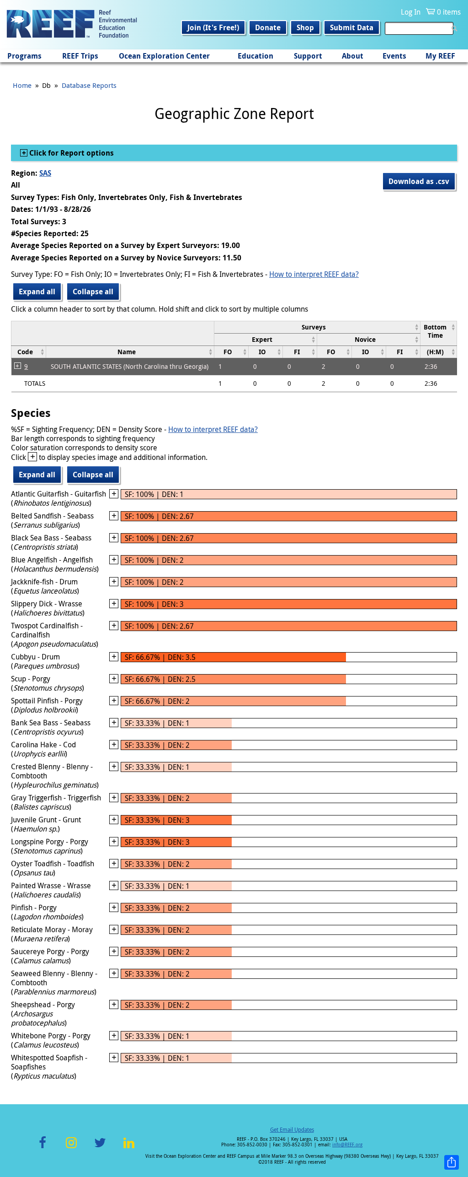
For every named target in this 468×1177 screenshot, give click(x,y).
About (352, 56)
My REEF (440, 56)
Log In (410, 12)
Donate (268, 27)
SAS (45, 173)
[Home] (72, 24)
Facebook (42, 1148)
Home (22, 85)
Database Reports (89, 85)
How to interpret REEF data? (314, 274)
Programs (24, 56)
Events (394, 56)
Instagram (71, 1148)
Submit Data (351, 27)
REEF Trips (80, 56)
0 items (449, 12)
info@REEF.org (347, 1145)
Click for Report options (70, 153)
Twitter (100, 1148)
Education (255, 56)
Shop (305, 27)
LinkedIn (128, 1148)
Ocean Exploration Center (164, 56)
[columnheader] (317, 327)
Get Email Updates (292, 1129)
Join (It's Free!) (213, 27)
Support (308, 56)
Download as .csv (418, 181)
